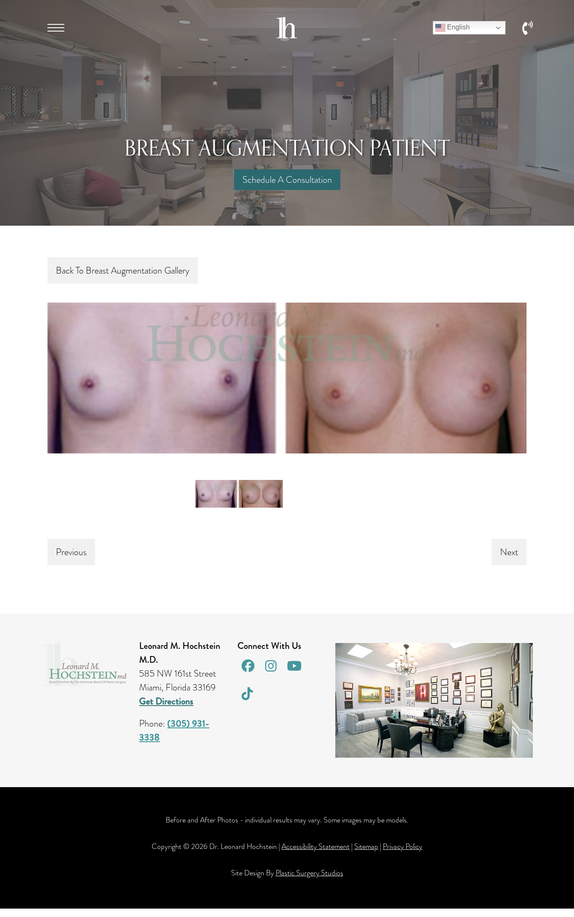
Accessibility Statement (316, 846)
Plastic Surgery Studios (309, 873)
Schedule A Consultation (287, 179)
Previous (71, 552)
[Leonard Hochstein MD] (286, 35)
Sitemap (366, 846)
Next (509, 552)
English (457, 27)
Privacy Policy (402, 846)
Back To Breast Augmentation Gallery (123, 270)
